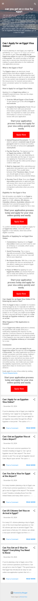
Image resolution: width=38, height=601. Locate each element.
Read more (30, 428)
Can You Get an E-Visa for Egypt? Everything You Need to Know (16, 550)
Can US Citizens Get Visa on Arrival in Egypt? (16, 512)
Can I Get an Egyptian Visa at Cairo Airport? (16, 437)
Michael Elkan (23, 597)
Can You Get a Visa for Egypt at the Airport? (16, 474)
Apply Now (21, 135)
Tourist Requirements (10, 373)
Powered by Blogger (20, 593)
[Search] (35, 4)
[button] (34, 399)
